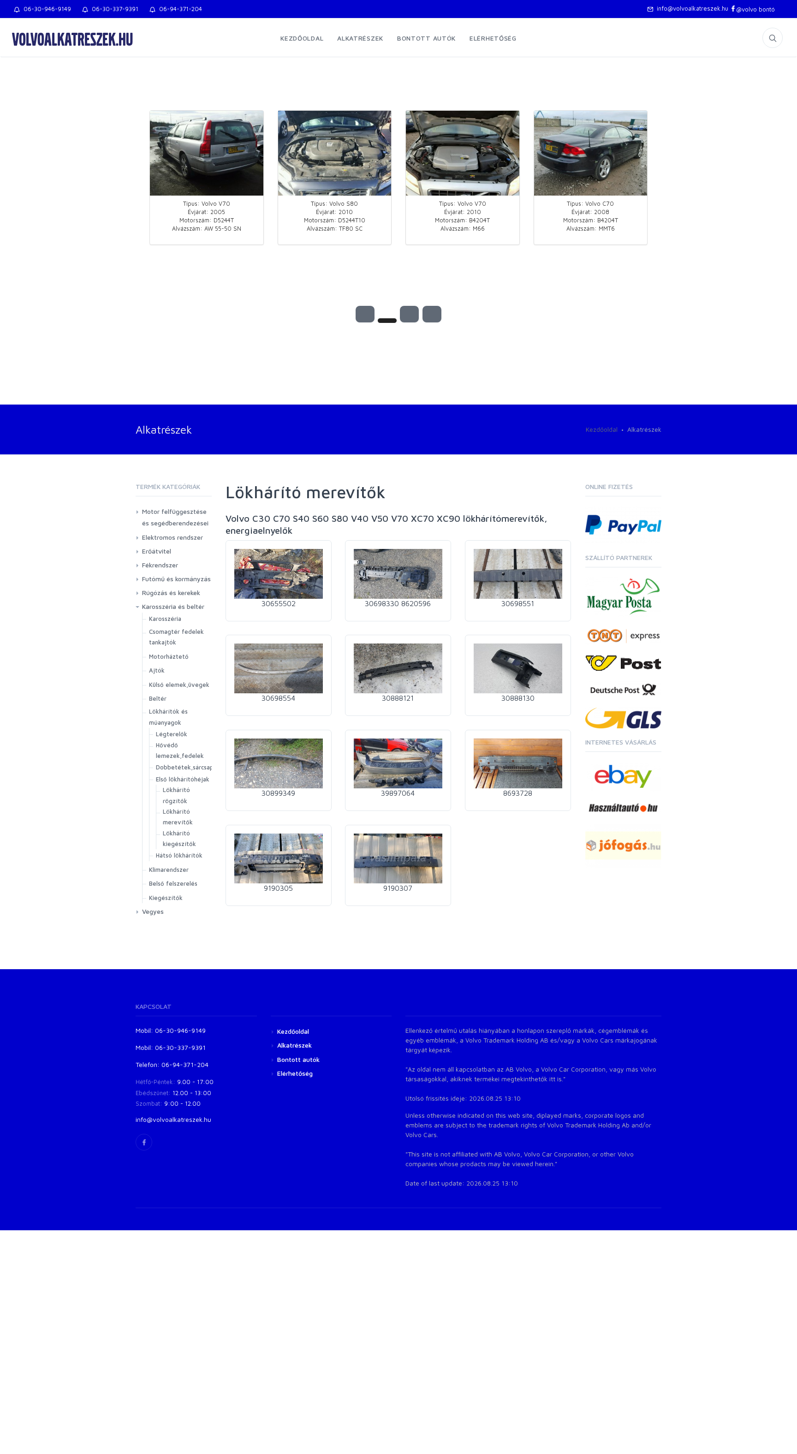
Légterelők (171, 734)
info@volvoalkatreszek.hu (690, 8)
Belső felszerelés (173, 883)
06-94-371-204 (178, 8)
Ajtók (157, 670)
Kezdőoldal (301, 38)
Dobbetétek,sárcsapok (188, 767)
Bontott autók (426, 38)
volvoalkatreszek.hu (72, 39)
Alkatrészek (360, 38)
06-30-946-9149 (45, 8)
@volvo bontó (755, 9)
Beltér (158, 698)
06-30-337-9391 (113, 8)
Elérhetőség (493, 38)
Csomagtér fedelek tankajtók (176, 637)
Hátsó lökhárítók (179, 855)
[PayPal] (623, 524)
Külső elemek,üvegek (179, 684)
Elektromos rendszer (172, 537)
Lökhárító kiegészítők (179, 838)
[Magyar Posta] (623, 596)
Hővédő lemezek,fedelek (180, 750)
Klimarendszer (169, 869)
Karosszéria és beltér (173, 606)
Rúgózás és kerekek (171, 592)
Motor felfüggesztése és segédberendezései (175, 517)
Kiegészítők (166, 897)
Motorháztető (169, 656)
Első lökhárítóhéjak (182, 779)
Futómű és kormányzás (176, 579)
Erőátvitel (156, 551)
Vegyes (153, 911)
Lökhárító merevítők (178, 817)
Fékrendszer (160, 565)
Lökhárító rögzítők (176, 795)
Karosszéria (165, 618)
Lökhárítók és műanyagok (168, 717)
